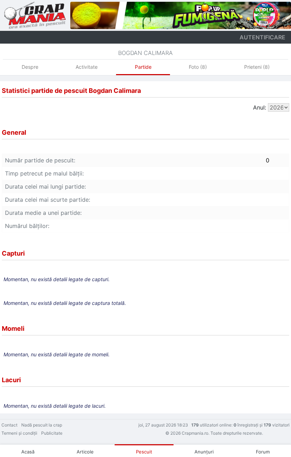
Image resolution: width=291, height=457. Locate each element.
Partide (143, 67)
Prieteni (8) (257, 67)
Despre (30, 67)
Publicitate (51, 433)
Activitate (87, 67)
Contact (9, 425)
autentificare (262, 37)
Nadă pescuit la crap (41, 425)
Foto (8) (198, 67)
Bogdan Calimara (145, 52)
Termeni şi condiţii (19, 433)
